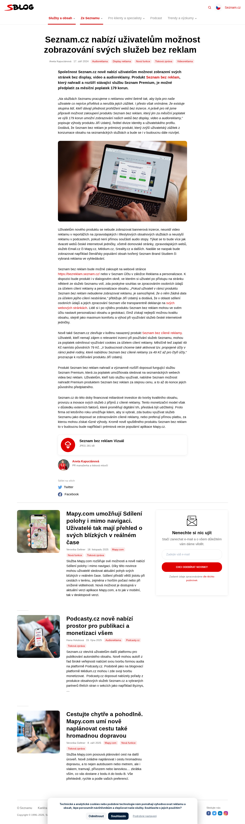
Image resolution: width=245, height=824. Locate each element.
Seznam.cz (233, 7)
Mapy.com (118, 549)
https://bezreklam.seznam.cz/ (79, 274)
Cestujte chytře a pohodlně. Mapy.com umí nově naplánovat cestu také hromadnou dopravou (104, 725)
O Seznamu (24, 807)
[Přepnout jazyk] (218, 7)
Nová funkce (143, 61)
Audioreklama (100, 61)
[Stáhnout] (68, 445)
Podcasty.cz (133, 640)
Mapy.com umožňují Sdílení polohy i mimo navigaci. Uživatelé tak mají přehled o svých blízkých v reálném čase (104, 528)
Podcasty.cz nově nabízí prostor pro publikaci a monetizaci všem (99, 625)
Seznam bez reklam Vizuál (101, 441)
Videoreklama (185, 61)
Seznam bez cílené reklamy (162, 333)
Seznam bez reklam (162, 77)
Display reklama (122, 61)
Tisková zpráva (163, 61)
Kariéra (42, 807)
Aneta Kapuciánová (85, 461)
